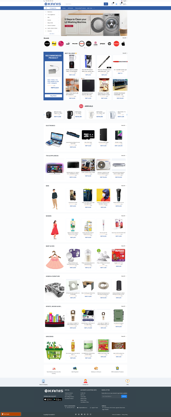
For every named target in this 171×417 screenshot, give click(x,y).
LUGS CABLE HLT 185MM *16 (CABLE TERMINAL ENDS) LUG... (103, 324)
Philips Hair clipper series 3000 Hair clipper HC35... (88, 203)
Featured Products (69, 393)
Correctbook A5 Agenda (118, 323)
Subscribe (124, 396)
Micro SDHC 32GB (88, 142)
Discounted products (80, 8)
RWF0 (124, 4)
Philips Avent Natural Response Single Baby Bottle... (88, 263)
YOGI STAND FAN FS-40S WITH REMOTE (72, 93)
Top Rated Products (69, 398)
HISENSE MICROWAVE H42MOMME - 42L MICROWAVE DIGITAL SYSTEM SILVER (119, 94)
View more (51, 33)
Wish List (82, 394)
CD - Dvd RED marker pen (120, 69)
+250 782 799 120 (49, 1)
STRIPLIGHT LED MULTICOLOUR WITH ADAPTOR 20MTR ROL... (103, 293)
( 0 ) (54, 85)
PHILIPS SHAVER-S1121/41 (118, 202)
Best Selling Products (69, 396)
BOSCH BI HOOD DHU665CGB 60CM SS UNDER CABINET (118, 173)
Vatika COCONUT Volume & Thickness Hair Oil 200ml (72, 233)
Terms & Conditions (116, 414)
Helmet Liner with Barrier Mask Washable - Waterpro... (103, 203)
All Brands (70, 8)
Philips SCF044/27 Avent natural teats (103, 263)
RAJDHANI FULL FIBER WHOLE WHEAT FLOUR (103, 93)
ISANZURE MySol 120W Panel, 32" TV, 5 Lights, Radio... (88, 324)
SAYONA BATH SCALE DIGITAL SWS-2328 (87, 93)
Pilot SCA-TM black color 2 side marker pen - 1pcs (104, 70)
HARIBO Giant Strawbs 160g (103, 353)
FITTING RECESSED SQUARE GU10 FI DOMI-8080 (73, 293)
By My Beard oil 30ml (73, 202)
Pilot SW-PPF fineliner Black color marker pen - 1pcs (88, 70)
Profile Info (83, 393)
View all (124, 37)
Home (63, 8)
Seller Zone (89, 8)
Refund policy (83, 398)
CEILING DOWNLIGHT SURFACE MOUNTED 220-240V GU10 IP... (119, 293)
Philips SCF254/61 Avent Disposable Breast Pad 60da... (73, 263)
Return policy (83, 400)
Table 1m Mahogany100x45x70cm (88, 293)
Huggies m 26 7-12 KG (118, 263)
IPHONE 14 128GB (118, 142)
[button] (66, 23)
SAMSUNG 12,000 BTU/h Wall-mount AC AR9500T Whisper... (103, 173)
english (125, 1)
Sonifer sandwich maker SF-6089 (88, 172)
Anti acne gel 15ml (103, 232)
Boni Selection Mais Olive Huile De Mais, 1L (73, 354)
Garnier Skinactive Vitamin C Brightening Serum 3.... (88, 233)
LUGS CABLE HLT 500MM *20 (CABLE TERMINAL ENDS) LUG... (73, 324)
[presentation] (44, 115)
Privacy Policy (125, 414)
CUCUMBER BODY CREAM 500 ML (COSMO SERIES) (88, 354)
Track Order (83, 396)
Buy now (53, 96)
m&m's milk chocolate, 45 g (118, 353)
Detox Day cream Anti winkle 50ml (118, 232)
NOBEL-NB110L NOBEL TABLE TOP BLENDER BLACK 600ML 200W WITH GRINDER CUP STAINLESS (72, 70)
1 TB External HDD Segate (103, 142)
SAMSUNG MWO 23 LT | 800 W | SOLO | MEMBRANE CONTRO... (73, 173)
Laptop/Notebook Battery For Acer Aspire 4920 (73, 143)
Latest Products (68, 394)
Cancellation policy (85, 402)
